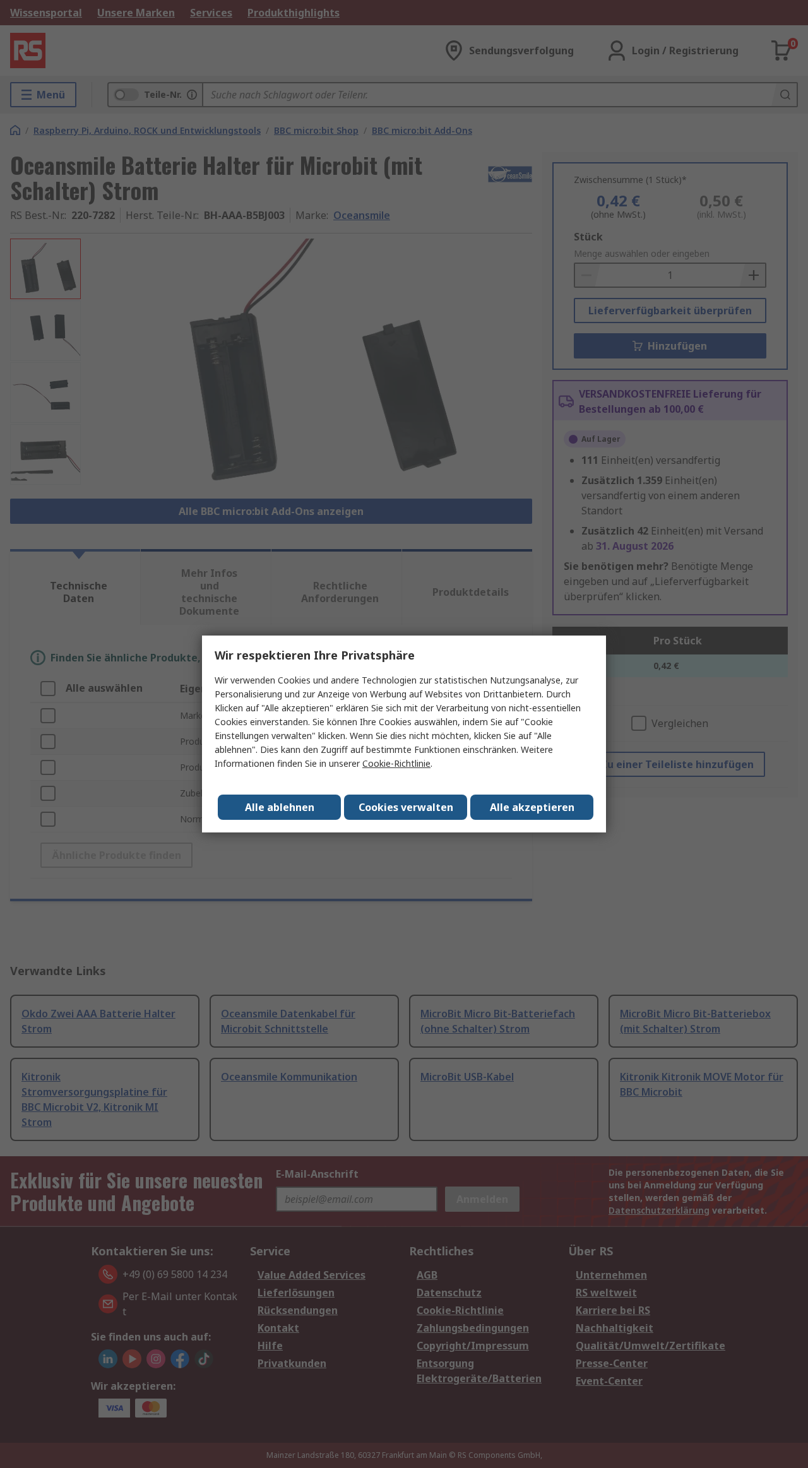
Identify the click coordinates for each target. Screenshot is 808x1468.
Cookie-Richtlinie (396, 763)
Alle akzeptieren (532, 807)
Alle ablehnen (279, 807)
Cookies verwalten (406, 807)
